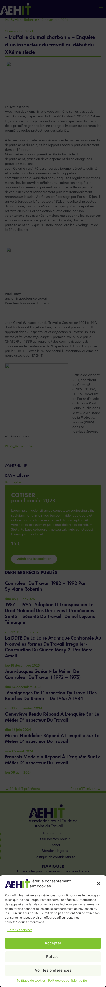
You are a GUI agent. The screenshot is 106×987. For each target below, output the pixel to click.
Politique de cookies (31, 980)
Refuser (53, 956)
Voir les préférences (53, 970)
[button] (98, 883)
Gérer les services (19, 930)
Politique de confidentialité (67, 980)
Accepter (53, 943)
